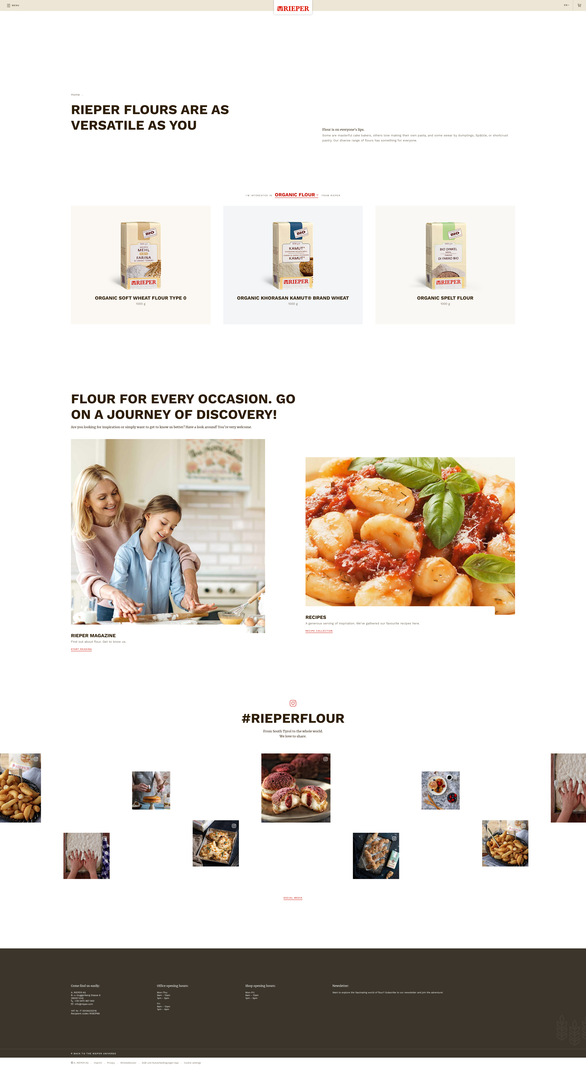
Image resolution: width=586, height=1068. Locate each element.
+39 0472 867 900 (84, 1001)
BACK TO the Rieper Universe (94, 1053)
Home (75, 94)
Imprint (98, 1062)
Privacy (111, 1062)
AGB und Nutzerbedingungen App (160, 1062)
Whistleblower (128, 1062)
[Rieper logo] (293, 5)
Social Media (293, 898)
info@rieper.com (84, 1004)
